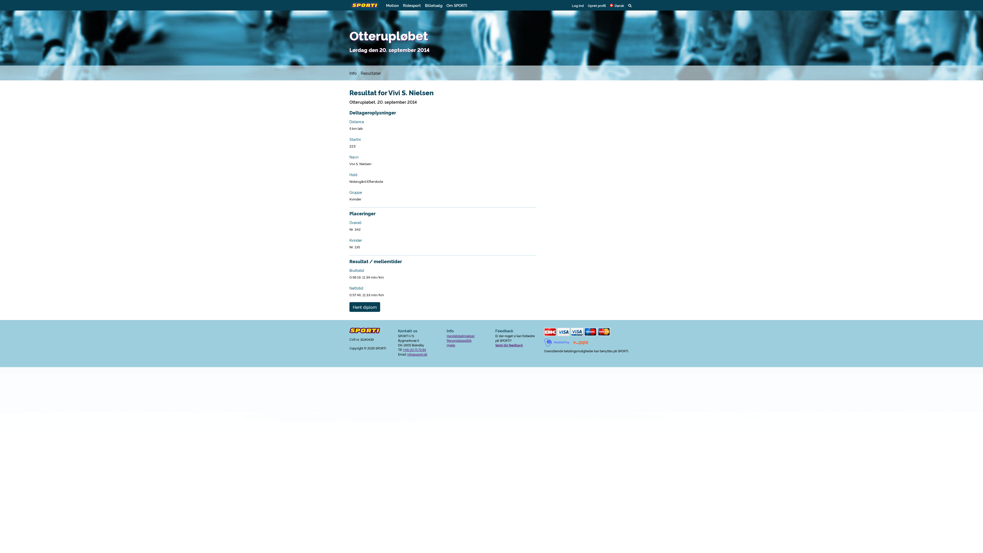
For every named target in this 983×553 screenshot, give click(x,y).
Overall (355, 222)
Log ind (578, 5)
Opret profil (597, 5)
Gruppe (355, 192)
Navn (353, 156)
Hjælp (451, 345)
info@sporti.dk (417, 354)
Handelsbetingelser (461, 336)
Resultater (371, 73)
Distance (356, 121)
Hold (353, 174)
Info (353, 73)
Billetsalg (433, 5)
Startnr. (355, 139)
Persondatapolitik (459, 340)
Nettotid (356, 288)
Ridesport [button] (412, 5)
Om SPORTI (456, 5)
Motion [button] (392, 5)
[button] (617, 5)
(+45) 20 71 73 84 (414, 349)
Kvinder (355, 240)
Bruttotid (356, 270)
